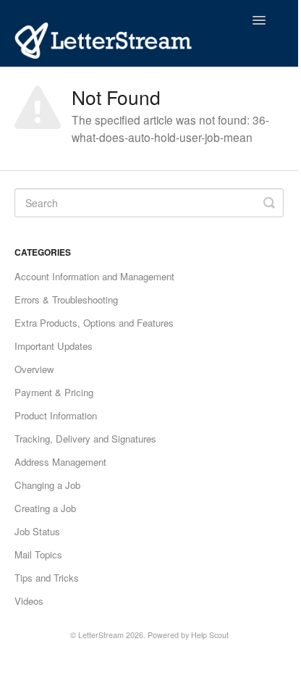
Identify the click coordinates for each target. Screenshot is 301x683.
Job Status (37, 531)
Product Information (55, 415)
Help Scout (210, 634)
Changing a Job (47, 485)
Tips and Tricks (46, 577)
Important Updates (53, 346)
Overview (34, 369)
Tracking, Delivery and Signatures (85, 438)
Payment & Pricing (53, 392)
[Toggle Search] (269, 202)
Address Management (60, 462)
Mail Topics (38, 554)
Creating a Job (45, 508)
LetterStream (101, 634)
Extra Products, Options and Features (94, 323)
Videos (28, 601)
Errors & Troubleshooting (66, 299)
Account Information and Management (94, 276)
